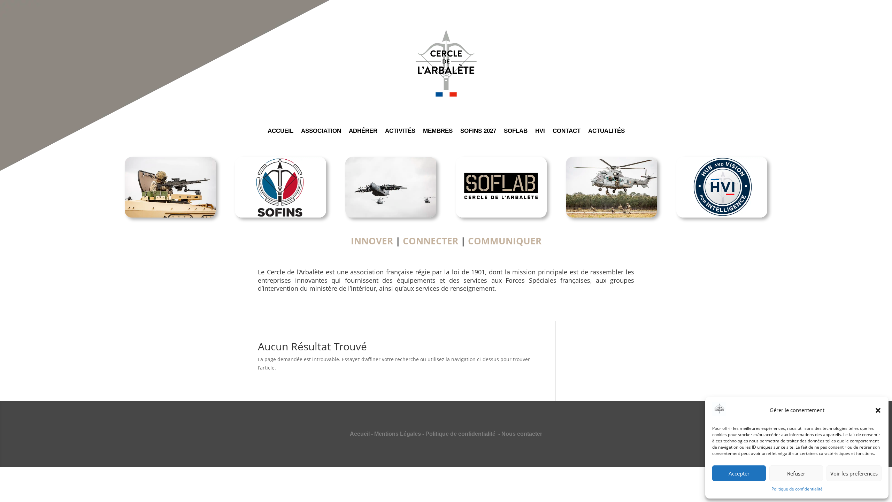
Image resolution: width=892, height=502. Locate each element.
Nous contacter (521, 434)
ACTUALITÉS (606, 131)
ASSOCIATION (321, 131)
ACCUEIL (280, 131)
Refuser (796, 473)
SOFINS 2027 (478, 131)
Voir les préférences (854, 473)
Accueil (360, 434)
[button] (878, 410)
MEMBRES (438, 131)
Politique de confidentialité (797, 489)
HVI (540, 131)
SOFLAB (516, 131)
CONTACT (566, 131)
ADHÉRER (363, 131)
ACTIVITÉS (400, 131)
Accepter (739, 473)
